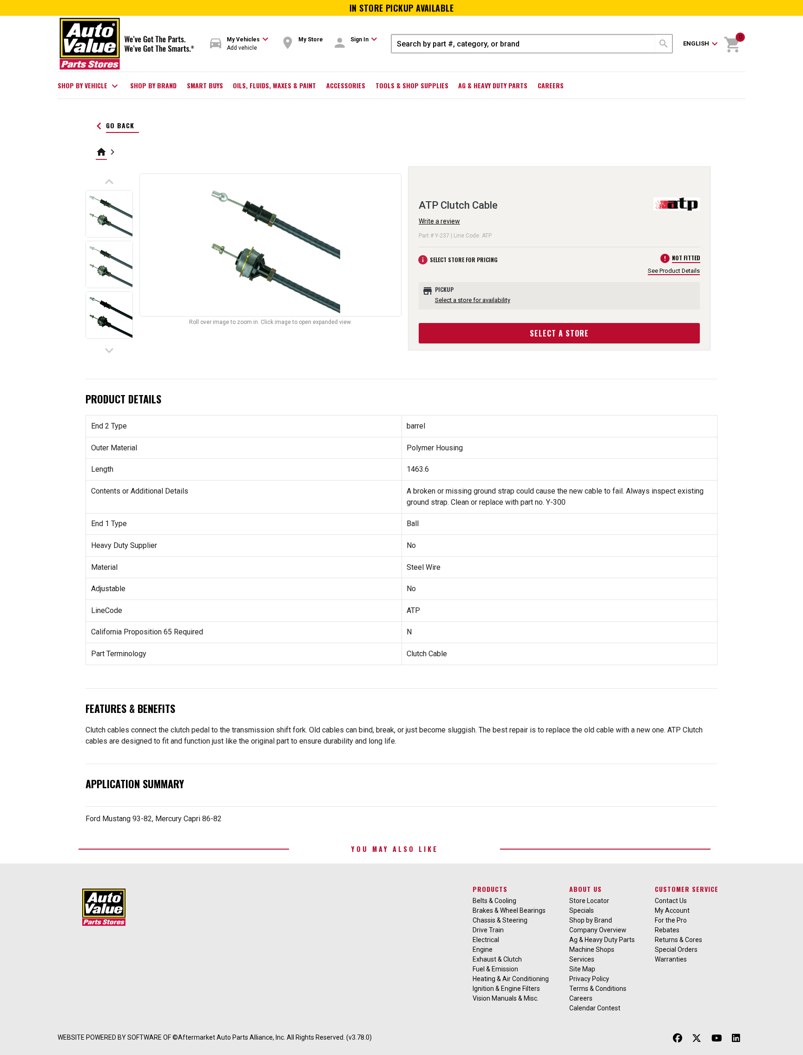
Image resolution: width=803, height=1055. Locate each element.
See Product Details (674, 270)
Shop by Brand (153, 85)
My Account (672, 910)
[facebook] (677, 1038)
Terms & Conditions (597, 988)
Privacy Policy (589, 978)
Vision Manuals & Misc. (506, 998)
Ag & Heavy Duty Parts (492, 85)
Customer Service (686, 889)
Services (581, 959)
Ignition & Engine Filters (506, 988)
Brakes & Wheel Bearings (509, 910)
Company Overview (597, 930)
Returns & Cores (678, 939)
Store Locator (589, 900)
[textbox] (523, 44)
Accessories (345, 85)
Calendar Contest (594, 1008)
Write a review (439, 221)
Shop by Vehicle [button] (89, 86)
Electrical (486, 939)
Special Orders (676, 949)
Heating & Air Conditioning (511, 978)
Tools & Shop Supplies (411, 85)
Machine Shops (591, 949)
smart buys (205, 85)
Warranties (671, 959)
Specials (581, 910)
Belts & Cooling (494, 900)
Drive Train (488, 930)
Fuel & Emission (495, 969)
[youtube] (716, 1038)
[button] (239, 44)
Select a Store (559, 333)
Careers (551, 85)
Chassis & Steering (500, 920)
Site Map (582, 969)
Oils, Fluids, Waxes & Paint (274, 85)
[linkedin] (736, 1038)
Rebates (667, 930)
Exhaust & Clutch (497, 959)
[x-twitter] (696, 1038)
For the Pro (671, 920)
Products (490, 889)
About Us (585, 889)
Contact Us (671, 900)
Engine (483, 949)
